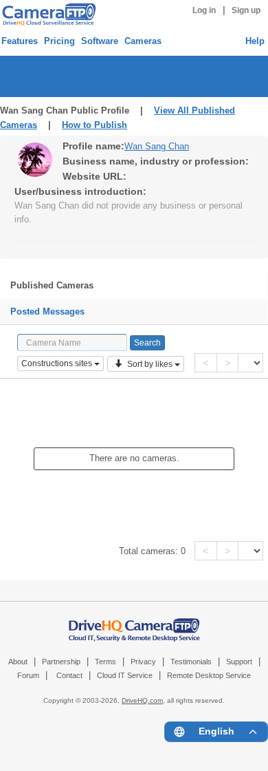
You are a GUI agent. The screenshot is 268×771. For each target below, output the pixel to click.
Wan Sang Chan (156, 146)
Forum (28, 675)
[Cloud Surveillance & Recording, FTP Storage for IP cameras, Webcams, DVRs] (47, 14)
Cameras (142, 41)
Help (255, 41)
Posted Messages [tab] (47, 311)
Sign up (246, 10)
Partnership (61, 661)
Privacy (143, 661)
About (17, 661)
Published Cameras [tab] (51, 285)
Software (99, 41)
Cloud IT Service (125, 675)
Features (19, 41)
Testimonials (191, 661)
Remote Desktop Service (209, 675)
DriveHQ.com (142, 700)
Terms (105, 661)
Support (239, 661)
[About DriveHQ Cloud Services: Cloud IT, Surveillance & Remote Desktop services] (134, 623)
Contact (69, 675)
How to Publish (94, 125)
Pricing (59, 41)
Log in (204, 10)
